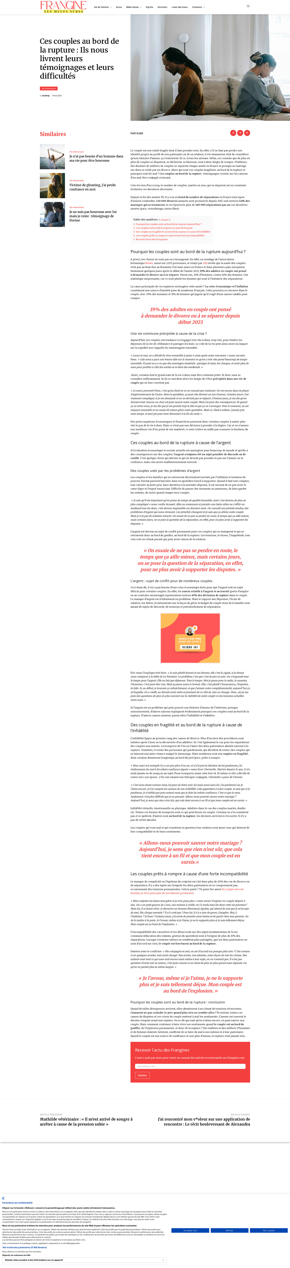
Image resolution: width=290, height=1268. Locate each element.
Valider (142, 1075)
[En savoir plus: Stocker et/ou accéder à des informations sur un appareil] (163, 1260)
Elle (205, 263)
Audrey (46, 96)
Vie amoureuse (49, 88)
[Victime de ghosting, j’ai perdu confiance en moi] (52, 185)
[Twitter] (240, 133)
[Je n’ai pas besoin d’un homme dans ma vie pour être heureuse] (52, 156)
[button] (248, 6)
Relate (149, 263)
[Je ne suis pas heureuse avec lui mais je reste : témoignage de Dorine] (52, 214)
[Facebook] (233, 133)
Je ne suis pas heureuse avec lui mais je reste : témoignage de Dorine (93, 216)
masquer (164, 219)
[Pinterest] (247, 133)
